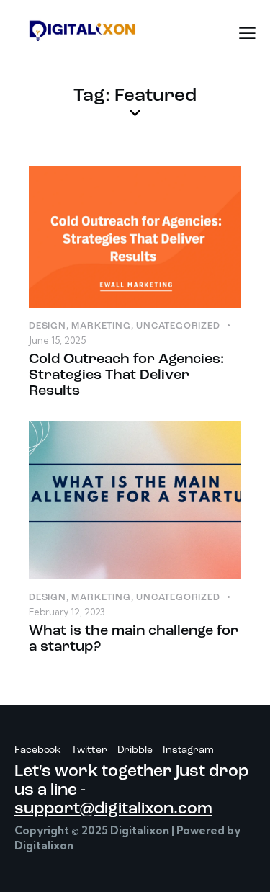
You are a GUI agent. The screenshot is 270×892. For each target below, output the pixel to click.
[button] (247, 33)
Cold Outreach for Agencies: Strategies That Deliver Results (126, 375)
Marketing (100, 326)
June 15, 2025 (57, 340)
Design (47, 326)
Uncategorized (178, 326)
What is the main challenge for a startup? (133, 639)
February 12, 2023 (67, 611)
